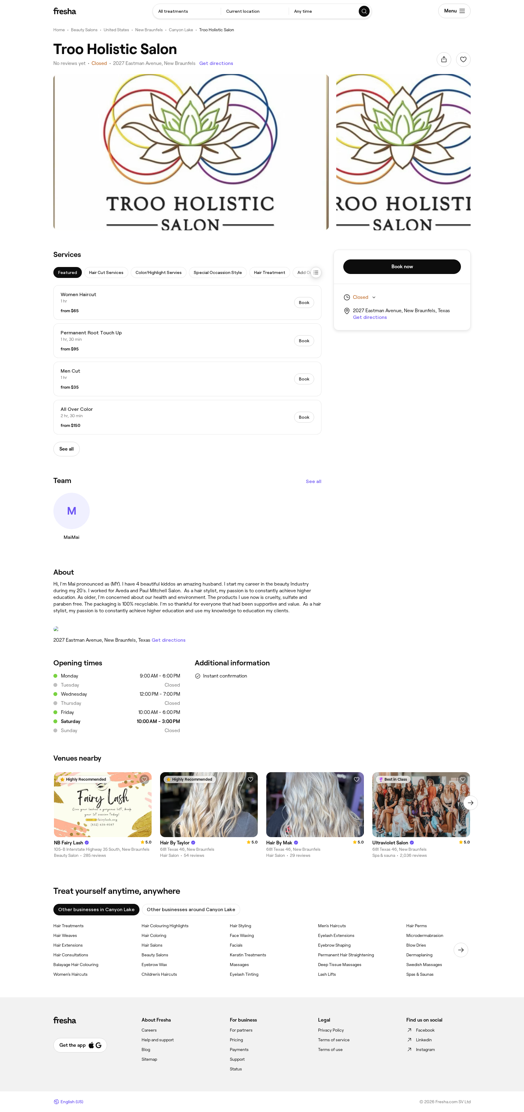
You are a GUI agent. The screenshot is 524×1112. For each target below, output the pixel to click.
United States (116, 29)
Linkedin (424, 1039)
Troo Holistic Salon (216, 29)
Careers (149, 1030)
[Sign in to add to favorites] (463, 59)
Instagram (425, 1049)
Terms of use (330, 1049)
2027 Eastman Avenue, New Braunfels (154, 63)
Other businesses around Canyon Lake (191, 909)
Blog (146, 1049)
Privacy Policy (331, 1030)
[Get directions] (187, 629)
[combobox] (187, 11)
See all (313, 481)
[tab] (67, 272)
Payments (239, 1049)
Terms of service (334, 1039)
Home (59, 29)
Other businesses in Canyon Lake (96, 909)
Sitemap (149, 1059)
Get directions (216, 63)
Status (236, 1068)
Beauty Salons (84, 29)
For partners (241, 1030)
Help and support (158, 1039)
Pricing (236, 1039)
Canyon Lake (181, 29)
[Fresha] (64, 11)
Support (237, 1059)
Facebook (425, 1030)
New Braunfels (149, 29)
